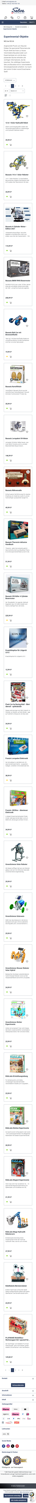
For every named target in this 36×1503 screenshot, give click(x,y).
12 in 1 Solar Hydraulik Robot (16, 123)
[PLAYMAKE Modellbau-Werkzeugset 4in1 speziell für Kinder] (18, 1325)
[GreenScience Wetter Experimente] (18, 1010)
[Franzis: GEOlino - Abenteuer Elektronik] (18, 798)
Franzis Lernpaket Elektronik (16, 758)
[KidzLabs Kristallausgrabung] (18, 1064)
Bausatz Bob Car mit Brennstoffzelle (13, 333)
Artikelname (8, 80)
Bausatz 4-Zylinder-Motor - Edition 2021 (16, 228)
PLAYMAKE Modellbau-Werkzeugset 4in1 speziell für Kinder (17, 1339)
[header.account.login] (24, 17)
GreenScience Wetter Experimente (13, 1023)
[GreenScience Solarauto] (18, 904)
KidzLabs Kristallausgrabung (16, 1076)
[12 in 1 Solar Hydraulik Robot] (18, 110)
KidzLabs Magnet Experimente (17, 1180)
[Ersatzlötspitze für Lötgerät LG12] (18, 638)
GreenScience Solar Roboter (16, 864)
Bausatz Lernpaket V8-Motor (16, 438)
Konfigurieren (28, 1495)
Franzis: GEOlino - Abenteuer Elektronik (16, 811)
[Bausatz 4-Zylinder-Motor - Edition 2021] (18, 214)
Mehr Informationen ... (25, 1492)
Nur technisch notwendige (13, 1495)
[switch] (32, 1500)
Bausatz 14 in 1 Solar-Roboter (17, 175)
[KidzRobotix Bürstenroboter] (18, 1273)
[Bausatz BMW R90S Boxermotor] (18, 268)
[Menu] (2, 22)
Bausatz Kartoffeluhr (13, 387)
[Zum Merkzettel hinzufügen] (27, 117)
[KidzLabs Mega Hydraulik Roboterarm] (18, 1219)
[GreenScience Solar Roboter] (18, 852)
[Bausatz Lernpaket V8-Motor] (18, 426)
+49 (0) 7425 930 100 (13, 3)
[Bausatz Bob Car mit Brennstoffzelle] (18, 320)
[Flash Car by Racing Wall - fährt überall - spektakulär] (18, 692)
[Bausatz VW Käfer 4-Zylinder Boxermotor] (18, 584)
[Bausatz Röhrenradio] (18, 478)
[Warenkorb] (31, 17)
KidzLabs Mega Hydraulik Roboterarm (15, 1233)
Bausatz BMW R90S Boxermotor (17, 281)
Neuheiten (23, 22)
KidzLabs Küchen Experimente (17, 1128)
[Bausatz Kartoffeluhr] (18, 374)
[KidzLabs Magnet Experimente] (18, 1167)
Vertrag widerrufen (18, 1385)
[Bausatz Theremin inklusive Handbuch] (18, 530)
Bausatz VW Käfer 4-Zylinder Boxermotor (16, 597)
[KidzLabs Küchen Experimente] (18, 1116)
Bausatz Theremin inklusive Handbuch (16, 543)
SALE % (31, 22)
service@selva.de (11, 1)
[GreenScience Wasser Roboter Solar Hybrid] (18, 956)
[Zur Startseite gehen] (18, 11)
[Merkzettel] (18, 17)
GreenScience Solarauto (14, 916)
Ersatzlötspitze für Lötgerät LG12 (16, 651)
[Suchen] (5, 17)
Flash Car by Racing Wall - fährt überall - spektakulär (17, 705)
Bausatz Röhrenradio (13, 490)
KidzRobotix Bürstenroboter (16, 1286)
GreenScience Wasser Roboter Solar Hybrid (17, 969)
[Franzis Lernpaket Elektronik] (18, 746)
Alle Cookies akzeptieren (18, 1500)
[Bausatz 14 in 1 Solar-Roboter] (18, 162)
